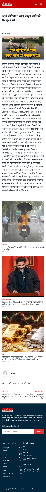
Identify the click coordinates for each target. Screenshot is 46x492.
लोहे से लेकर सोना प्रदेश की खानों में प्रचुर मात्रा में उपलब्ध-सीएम (34, 396)
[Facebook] (11, 27)
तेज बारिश (9, 383)
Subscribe (39, 431)
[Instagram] (29, 470)
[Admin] (6, 373)
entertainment (6, 299)
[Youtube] (37, 470)
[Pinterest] (21, 27)
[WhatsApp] (26, 27)
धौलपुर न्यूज (16, 383)
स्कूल (28, 383)
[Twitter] (16, 27)
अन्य (3, 354)
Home (3, 13)
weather (4, 245)
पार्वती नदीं (23, 383)
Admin (13, 373)
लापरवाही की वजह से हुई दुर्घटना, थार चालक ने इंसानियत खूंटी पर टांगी (12, 396)
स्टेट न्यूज (9, 13)
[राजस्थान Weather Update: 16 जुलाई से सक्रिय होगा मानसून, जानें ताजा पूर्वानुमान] (23, 221)
